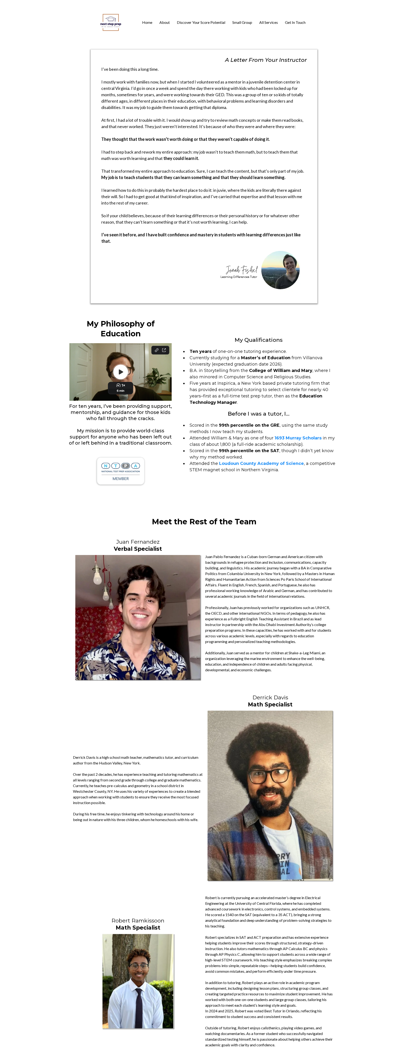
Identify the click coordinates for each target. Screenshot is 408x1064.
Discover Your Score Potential (201, 22)
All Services (268, 22)
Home (147, 22)
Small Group (242, 22)
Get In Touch (295, 22)
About (164, 22)
